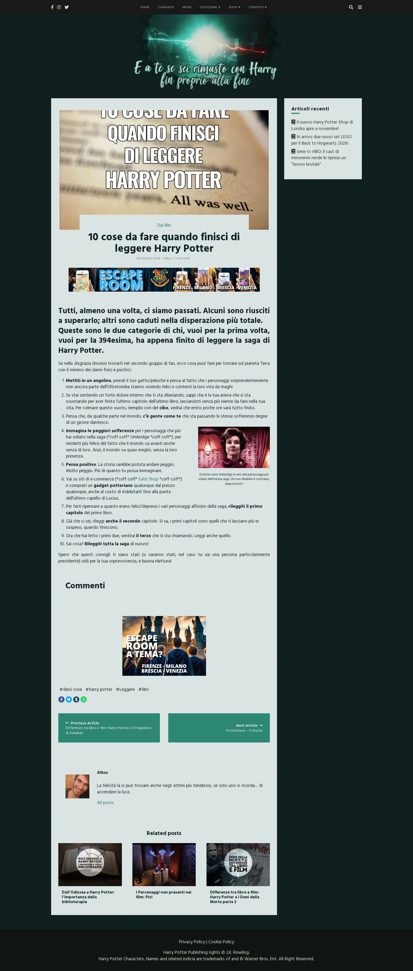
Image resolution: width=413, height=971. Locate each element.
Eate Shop (148, 478)
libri (145, 689)
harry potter (100, 689)
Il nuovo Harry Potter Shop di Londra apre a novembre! (322, 125)
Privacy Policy (192, 941)
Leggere (127, 689)
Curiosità (166, 7)
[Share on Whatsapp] (84, 699)
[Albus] (77, 786)
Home (145, 7)
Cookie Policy (221, 941)
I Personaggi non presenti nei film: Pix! (163, 894)
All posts (105, 802)
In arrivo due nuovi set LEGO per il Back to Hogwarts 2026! (321, 140)
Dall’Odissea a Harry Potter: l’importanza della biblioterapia (88, 897)
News (186, 7)
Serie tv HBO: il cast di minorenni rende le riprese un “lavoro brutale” (318, 157)
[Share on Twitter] (69, 699)
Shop (233, 7)
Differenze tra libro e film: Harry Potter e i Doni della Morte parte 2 (234, 897)
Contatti (256, 7)
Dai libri (164, 225)
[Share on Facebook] (61, 699)
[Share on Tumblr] (76, 699)
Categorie (208, 7)
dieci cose (72, 689)
